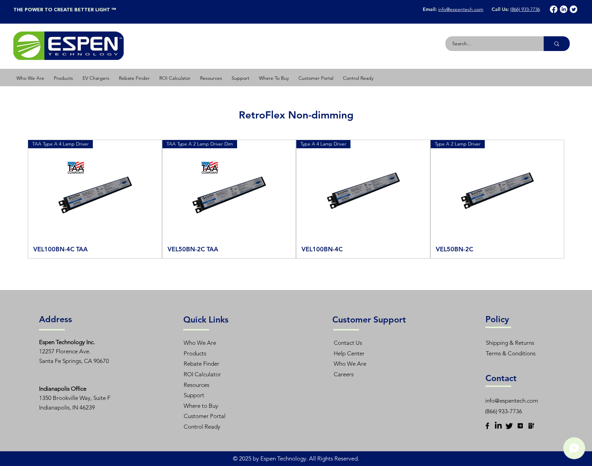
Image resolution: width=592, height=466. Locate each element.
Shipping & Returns (510, 342)
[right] (520, 425)
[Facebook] (553, 9)
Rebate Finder (201, 363)
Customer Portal (204, 416)
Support (194, 395)
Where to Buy (201, 405)
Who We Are (200, 342)
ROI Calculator (202, 374)
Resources (196, 384)
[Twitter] (573, 9)
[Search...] (557, 43)
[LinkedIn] (563, 9)
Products (195, 353)
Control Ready (202, 426)
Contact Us (348, 342)
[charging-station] (531, 425)
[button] (63, 78)
